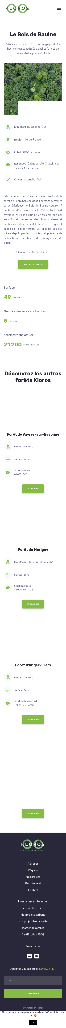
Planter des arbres (33, 930)
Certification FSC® (33, 937)
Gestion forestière (33, 911)
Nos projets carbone (33, 917)
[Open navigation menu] (59, 8)
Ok (33, 1022)
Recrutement (33, 886)
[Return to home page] (17, 8)
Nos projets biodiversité (33, 924)
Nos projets (33, 879)
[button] (33, 267)
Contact (33, 893)
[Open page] (33, 413)
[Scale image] (33, 82)
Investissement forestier (33, 904)
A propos (33, 866)
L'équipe (33, 873)
